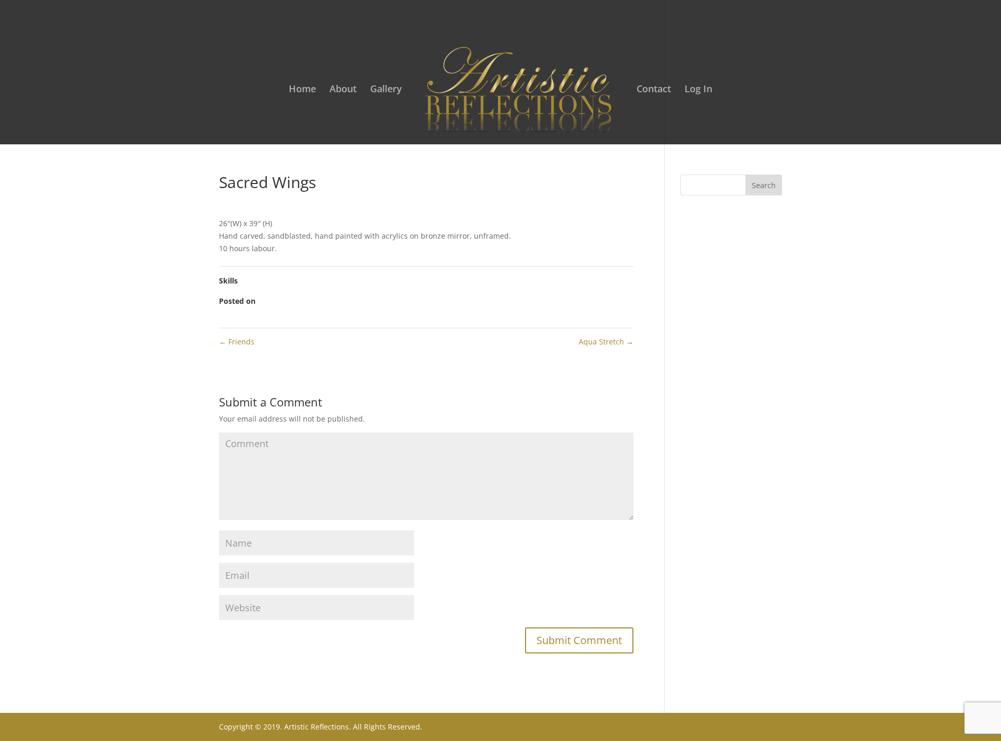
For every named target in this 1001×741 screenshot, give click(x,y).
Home (302, 90)
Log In (698, 90)
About (343, 90)
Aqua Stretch (606, 342)
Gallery (386, 90)
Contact (654, 90)
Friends (236, 342)
